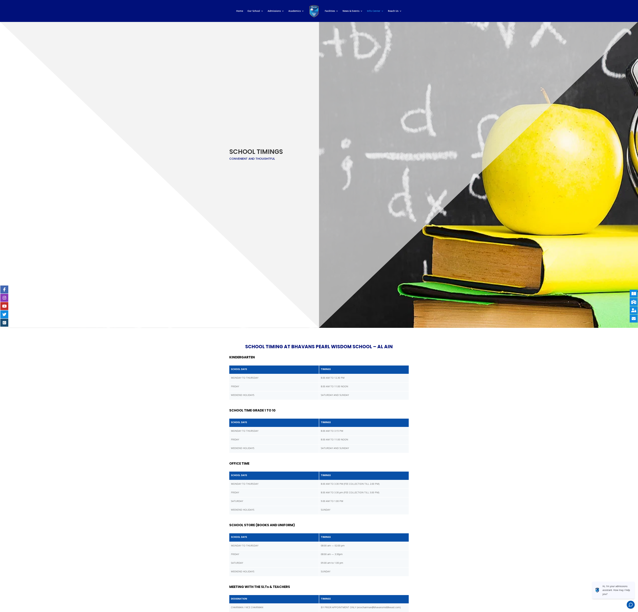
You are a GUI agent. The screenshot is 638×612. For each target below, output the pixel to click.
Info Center (373, 11)
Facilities (330, 11)
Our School (253, 11)
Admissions (274, 11)
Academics (294, 11)
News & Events (351, 11)
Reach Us (393, 11)
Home (239, 11)
